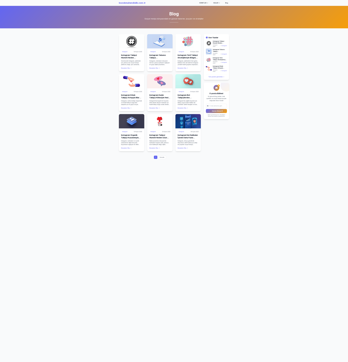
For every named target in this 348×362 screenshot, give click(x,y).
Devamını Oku (125, 68)
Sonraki (162, 157)
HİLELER (215, 3)
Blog (226, 3)
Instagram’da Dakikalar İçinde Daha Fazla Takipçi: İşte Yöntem (188, 137)
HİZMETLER (202, 3)
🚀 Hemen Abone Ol (216, 111)
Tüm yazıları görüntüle (215, 77)
